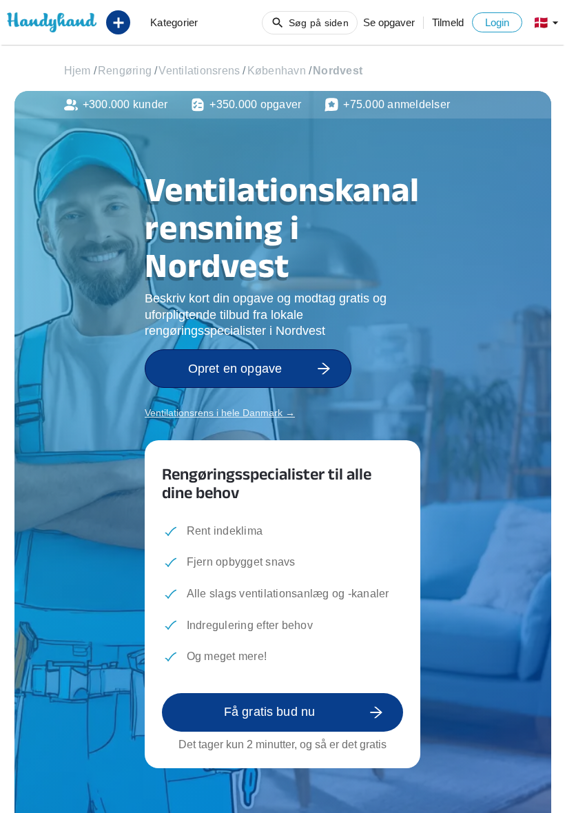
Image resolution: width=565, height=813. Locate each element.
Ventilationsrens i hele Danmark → (220, 412)
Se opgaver (389, 22)
